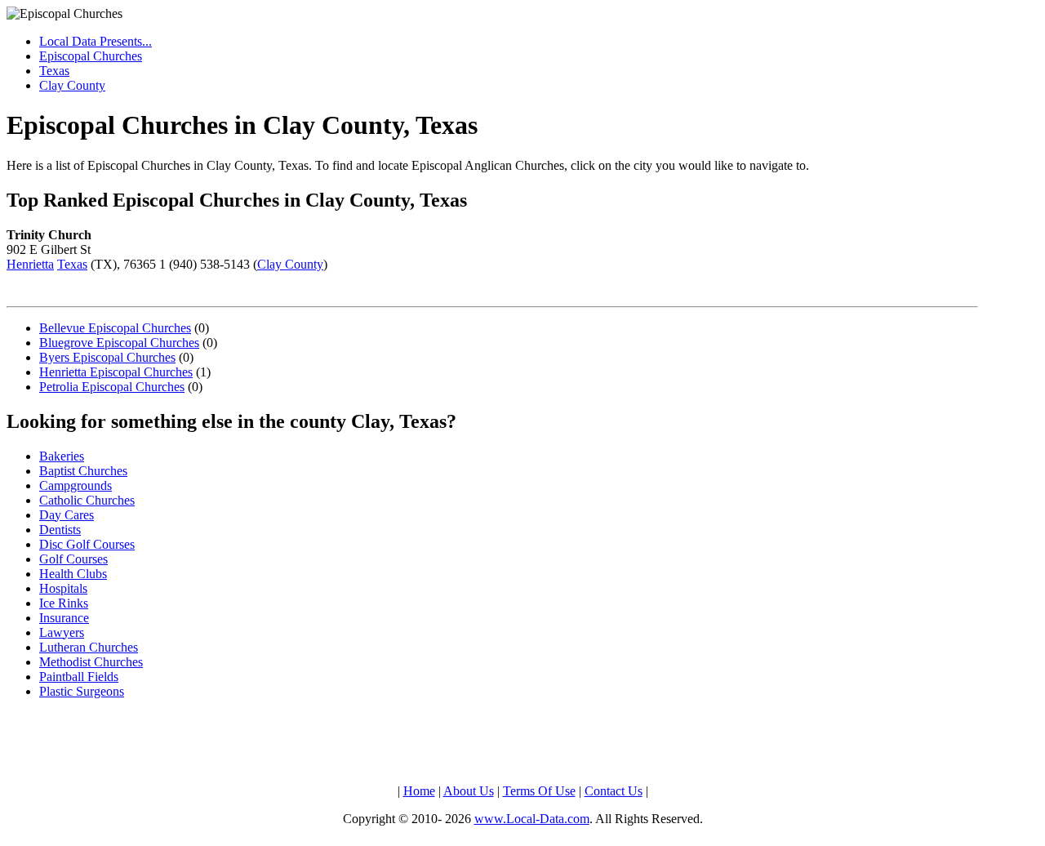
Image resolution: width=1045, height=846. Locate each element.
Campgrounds (75, 485)
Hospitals (63, 588)
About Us (468, 791)
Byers (107, 357)
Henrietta (30, 264)
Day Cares (66, 515)
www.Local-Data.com (531, 819)
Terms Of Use (539, 791)
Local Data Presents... (95, 41)
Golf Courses (73, 559)
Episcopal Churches (90, 56)
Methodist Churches (91, 662)
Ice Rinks (63, 603)
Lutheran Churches (88, 647)
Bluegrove (119, 343)
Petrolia (112, 387)
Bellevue (115, 328)
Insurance (64, 618)
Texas (54, 71)
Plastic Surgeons (81, 691)
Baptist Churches (83, 471)
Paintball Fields (78, 676)
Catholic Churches (87, 500)
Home (419, 791)
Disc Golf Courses (87, 544)
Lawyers (61, 632)
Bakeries (61, 456)
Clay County (72, 85)
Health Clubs (73, 574)
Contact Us (614, 791)
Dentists (60, 530)
